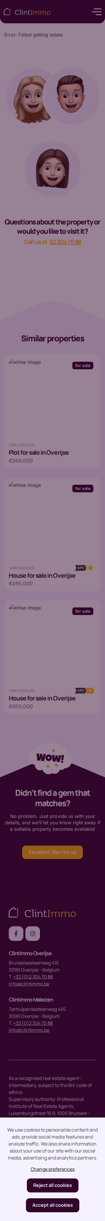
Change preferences (53, 1169)
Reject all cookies (52, 1185)
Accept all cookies (52, 1205)
